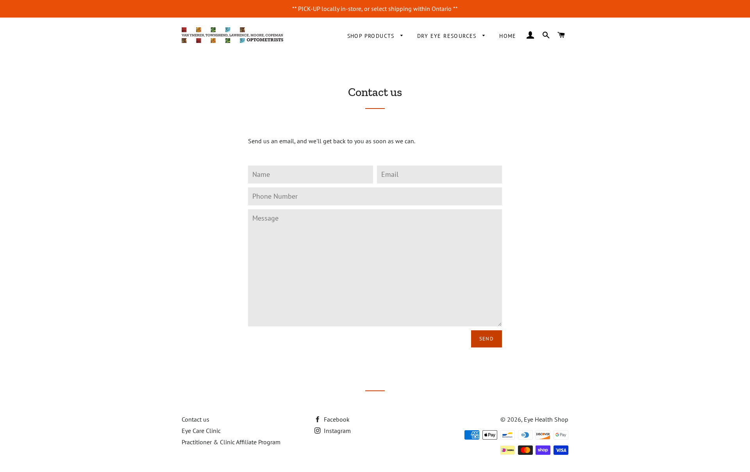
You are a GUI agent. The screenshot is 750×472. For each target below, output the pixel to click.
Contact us (195, 419)
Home (507, 35)
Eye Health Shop (546, 419)
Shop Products (372, 35)
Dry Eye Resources (448, 35)
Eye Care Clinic (201, 431)
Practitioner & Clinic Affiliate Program (231, 442)
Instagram (336, 431)
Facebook (336, 419)
